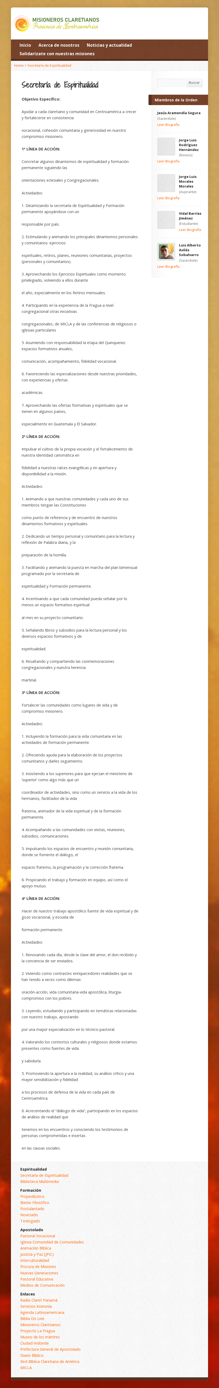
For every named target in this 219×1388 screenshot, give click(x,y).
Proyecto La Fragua (37, 1330)
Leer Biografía (168, 124)
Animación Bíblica (35, 1248)
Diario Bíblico (32, 1355)
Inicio (25, 45)
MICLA (26, 1367)
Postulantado (32, 1208)
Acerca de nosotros (58, 45)
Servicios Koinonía (36, 1306)
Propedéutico (32, 1196)
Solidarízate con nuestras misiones (57, 54)
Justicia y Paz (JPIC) (37, 1254)
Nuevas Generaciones (39, 1272)
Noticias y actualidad (109, 45)
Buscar (194, 82)
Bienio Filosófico (34, 1202)
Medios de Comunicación (42, 1285)
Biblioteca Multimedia (39, 1181)
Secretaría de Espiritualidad (49, 65)
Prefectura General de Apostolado (50, 1349)
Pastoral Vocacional (37, 1235)
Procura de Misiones (38, 1266)
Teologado (30, 1220)
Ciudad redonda (34, 1343)
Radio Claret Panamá (38, 1300)
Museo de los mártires (40, 1336)
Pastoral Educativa (36, 1279)
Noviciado (29, 1214)
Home (19, 65)
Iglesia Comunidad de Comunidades (52, 1242)
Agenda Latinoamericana (42, 1312)
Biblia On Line (32, 1318)
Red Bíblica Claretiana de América (49, 1361)
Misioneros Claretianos (40, 1324)
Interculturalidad (34, 1260)
